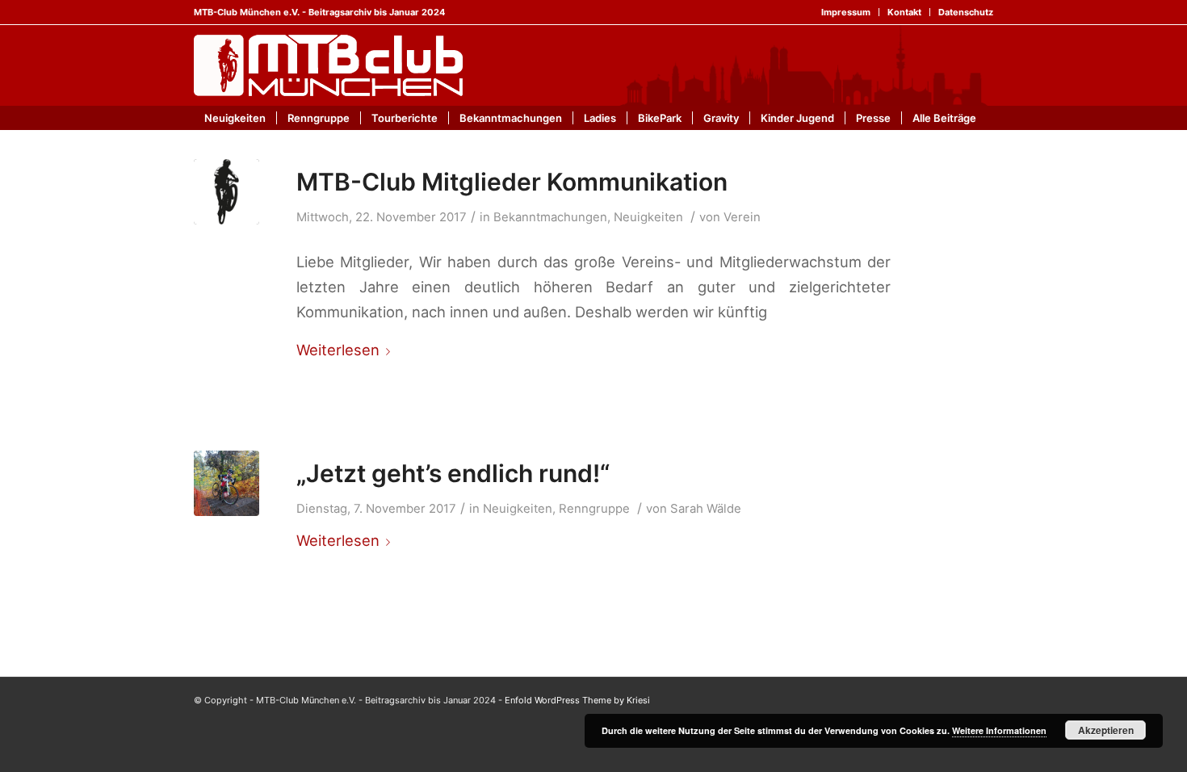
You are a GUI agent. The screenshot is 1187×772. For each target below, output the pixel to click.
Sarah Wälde (705, 508)
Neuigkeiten (648, 217)
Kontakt (904, 12)
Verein (742, 217)
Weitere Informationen (999, 730)
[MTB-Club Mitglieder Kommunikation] (226, 191)
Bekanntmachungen (550, 217)
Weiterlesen (338, 350)
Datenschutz (965, 12)
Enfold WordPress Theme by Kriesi (577, 700)
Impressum (845, 12)
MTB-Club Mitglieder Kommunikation (512, 181)
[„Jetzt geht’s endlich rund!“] (226, 483)
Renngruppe (594, 508)
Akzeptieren (1106, 730)
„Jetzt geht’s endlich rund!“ (453, 473)
